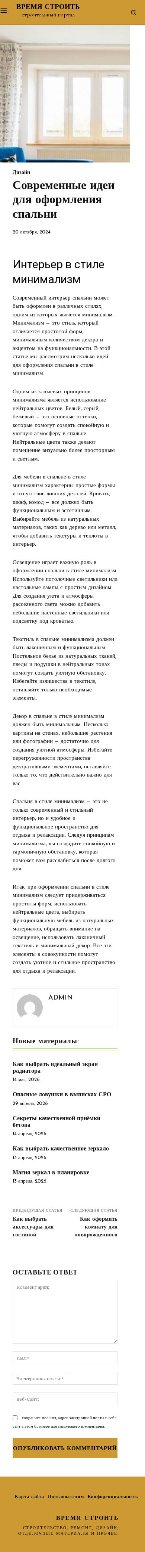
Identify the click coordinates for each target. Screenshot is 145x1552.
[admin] (30, 1007)
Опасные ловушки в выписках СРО (62, 1095)
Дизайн (21, 173)
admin (60, 998)
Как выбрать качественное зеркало (61, 1149)
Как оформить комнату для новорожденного (95, 1227)
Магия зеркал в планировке (51, 1173)
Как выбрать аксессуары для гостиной (33, 1227)
